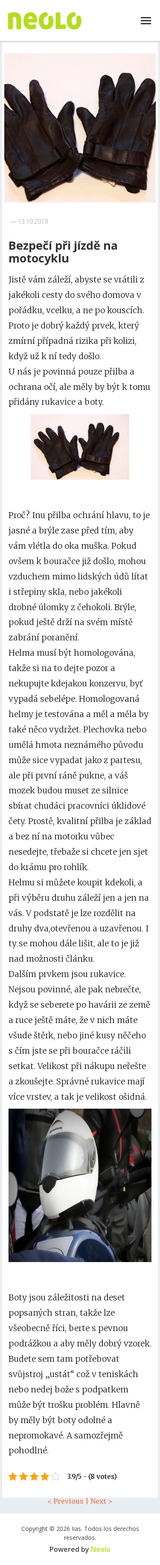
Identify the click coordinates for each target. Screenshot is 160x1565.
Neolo (101, 1549)
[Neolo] (44, 20)
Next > (101, 1501)
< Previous (65, 1501)
